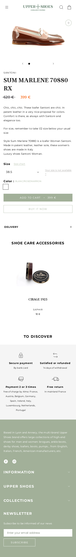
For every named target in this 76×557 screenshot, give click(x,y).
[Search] (61, 7)
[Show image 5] (43, 64)
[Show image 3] (36, 64)
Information (19, 472)
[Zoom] (68, 23)
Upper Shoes (19, 486)
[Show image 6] (47, 64)
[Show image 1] (29, 64)
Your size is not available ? (58, 172)
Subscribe (19, 542)
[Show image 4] (40, 64)
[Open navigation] (6, 7)
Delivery (11, 227)
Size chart (19, 163)
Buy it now (38, 209)
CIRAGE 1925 (37, 299)
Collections (18, 500)
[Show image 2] (33, 64)
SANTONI (10, 72)
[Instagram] (14, 461)
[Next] (53, 63)
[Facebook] (5, 461)
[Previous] (22, 63)
